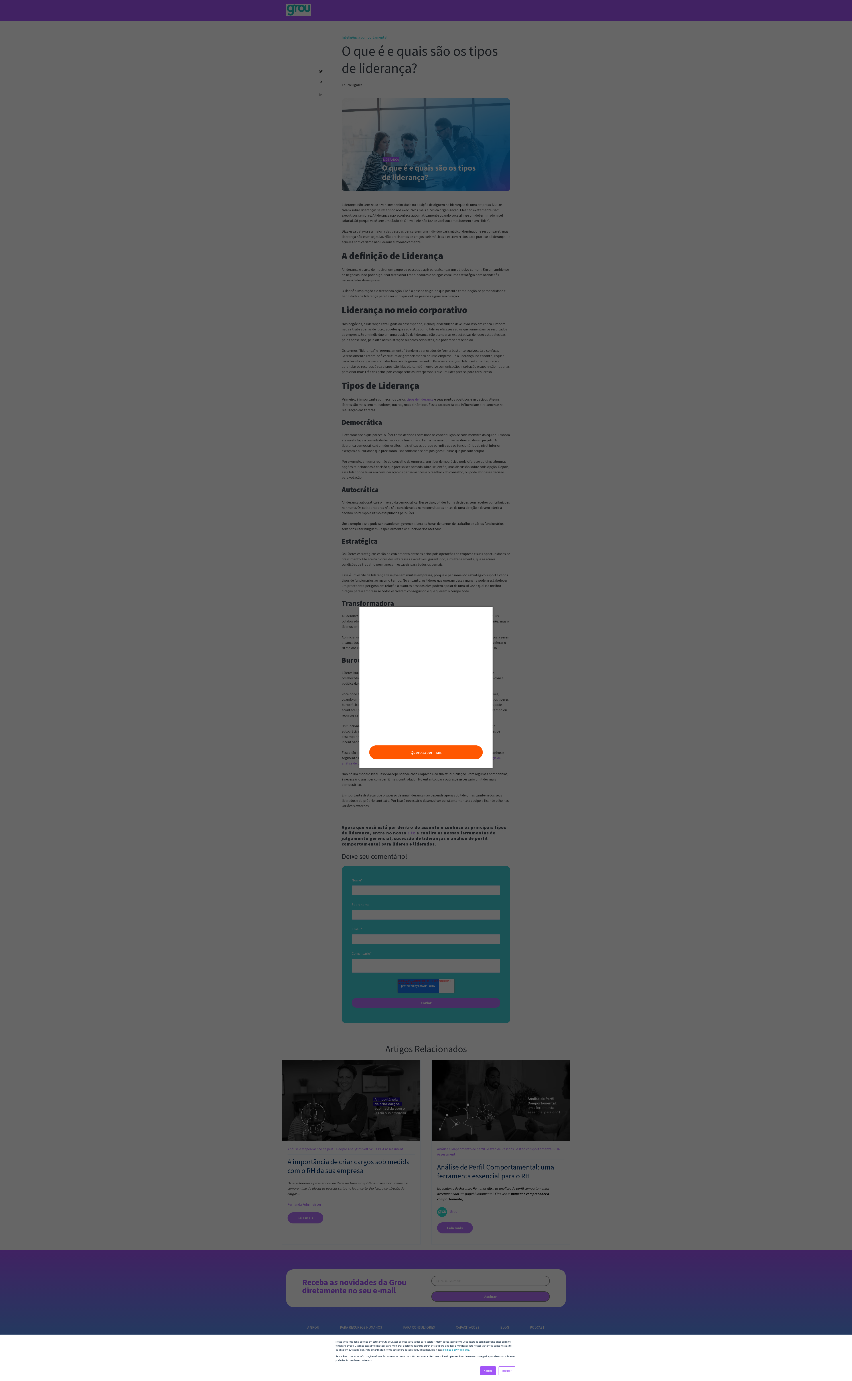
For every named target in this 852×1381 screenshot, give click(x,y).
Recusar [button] (506, 1370)
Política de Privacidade (456, 1349)
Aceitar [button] (488, 1370)
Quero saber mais (426, 752)
